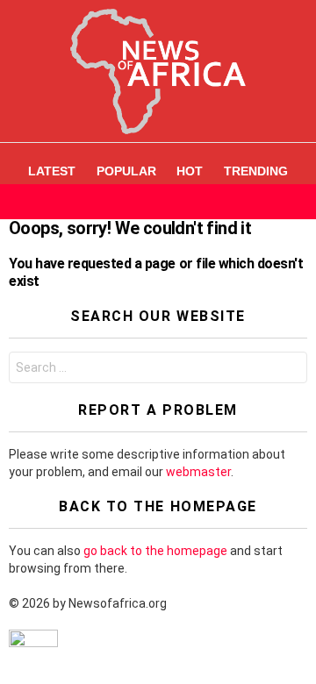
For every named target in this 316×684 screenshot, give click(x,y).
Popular (126, 171)
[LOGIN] (296, 201)
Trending (256, 171)
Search (289, 370)
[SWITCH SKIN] (266, 201)
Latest (51, 171)
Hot (189, 171)
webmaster (198, 472)
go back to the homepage (155, 551)
